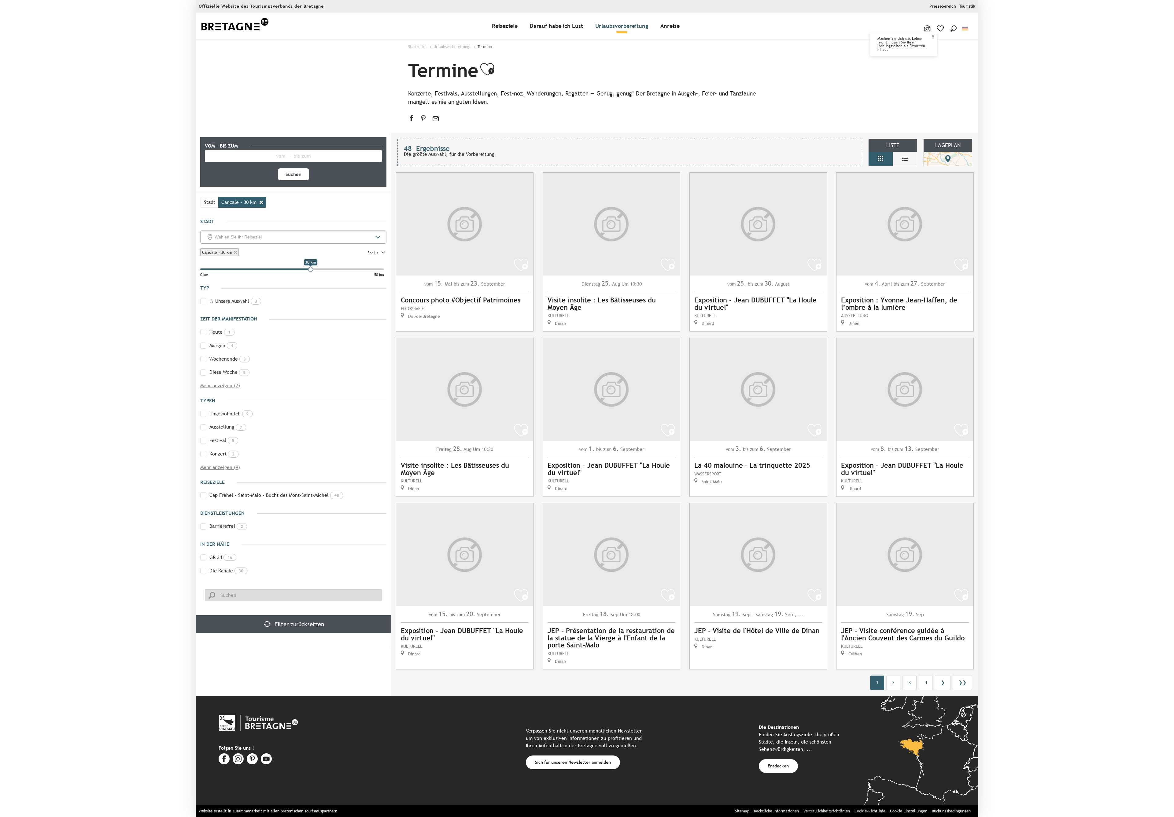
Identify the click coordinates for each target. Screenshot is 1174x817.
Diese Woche (227, 372)
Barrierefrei (226, 526)
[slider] (310, 269)
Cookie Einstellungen (908, 811)
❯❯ (962, 682)
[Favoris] (941, 28)
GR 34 (220, 557)
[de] (965, 29)
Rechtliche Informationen (776, 811)
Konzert (221, 454)
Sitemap (742, 811)
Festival (221, 440)
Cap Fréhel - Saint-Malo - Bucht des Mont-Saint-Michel (274, 495)
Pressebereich (942, 6)
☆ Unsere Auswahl (233, 301)
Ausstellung (225, 427)
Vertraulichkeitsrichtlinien (826, 811)
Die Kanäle (226, 571)
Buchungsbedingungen (951, 811)
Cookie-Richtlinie (870, 811)
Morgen (221, 345)
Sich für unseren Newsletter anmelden (573, 762)
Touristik (967, 6)
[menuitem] (234, 26)
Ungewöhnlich (229, 414)
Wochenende (227, 359)
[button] (953, 28)
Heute (220, 332)
